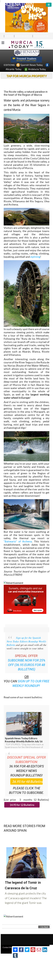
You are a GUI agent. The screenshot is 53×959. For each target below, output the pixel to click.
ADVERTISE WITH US (23, 36)
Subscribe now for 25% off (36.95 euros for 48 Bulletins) (26, 665)
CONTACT (9, 36)
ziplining (35, 256)
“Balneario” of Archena (18, 541)
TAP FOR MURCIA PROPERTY (26, 76)
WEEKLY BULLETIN (40, 36)
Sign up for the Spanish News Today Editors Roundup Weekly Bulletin (26, 641)
